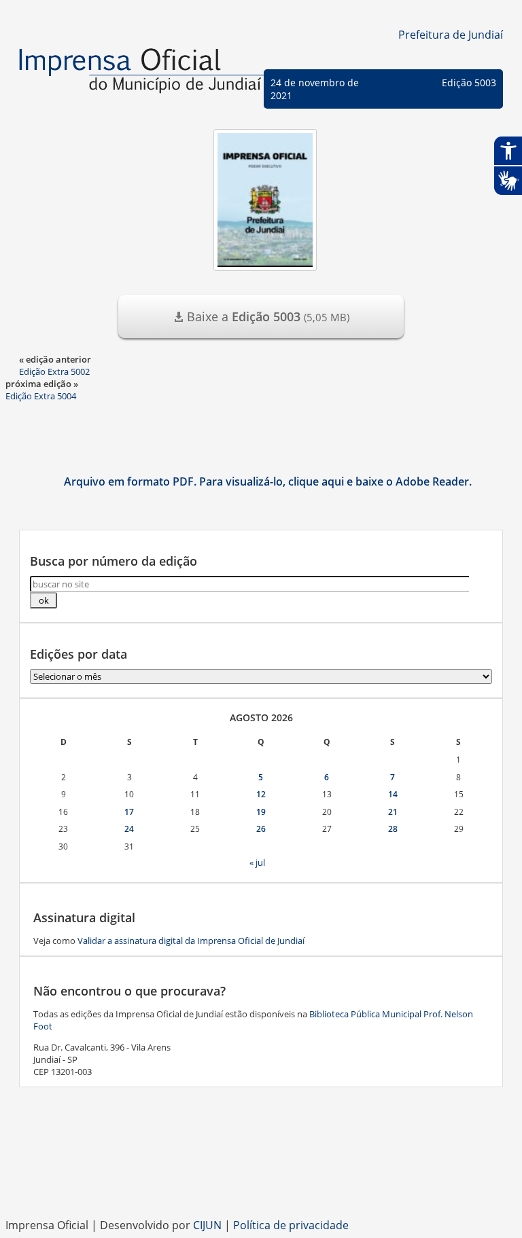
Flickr (315, 1183)
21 (393, 812)
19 (261, 812)
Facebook (234, 1183)
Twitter (342, 1183)
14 (393, 794)
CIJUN (207, 1225)
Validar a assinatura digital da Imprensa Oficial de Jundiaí (190, 940)
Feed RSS (206, 1183)
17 (129, 812)
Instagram (261, 1183)
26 (261, 829)
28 (393, 829)
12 (261, 794)
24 (129, 829)
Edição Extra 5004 (40, 396)
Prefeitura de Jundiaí (450, 34)
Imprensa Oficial (141, 75)
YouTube (288, 1183)
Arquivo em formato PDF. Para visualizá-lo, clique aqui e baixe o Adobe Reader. (268, 481)
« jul (257, 862)
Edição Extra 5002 (54, 371)
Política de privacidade (291, 1225)
